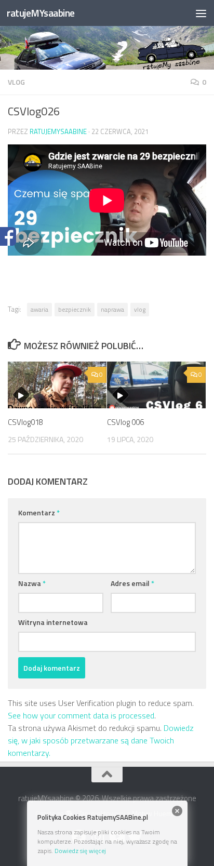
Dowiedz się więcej (80, 851)
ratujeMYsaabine (41, 12)
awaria (39, 309)
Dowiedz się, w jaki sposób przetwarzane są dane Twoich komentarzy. (101, 740)
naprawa (112, 309)
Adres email (132, 583)
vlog (16, 81)
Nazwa (32, 583)
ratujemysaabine (58, 131)
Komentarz (39, 512)
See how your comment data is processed (81, 715)
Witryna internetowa (53, 622)
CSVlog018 (25, 422)
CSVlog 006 (125, 422)
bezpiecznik (74, 309)
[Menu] (201, 13)
